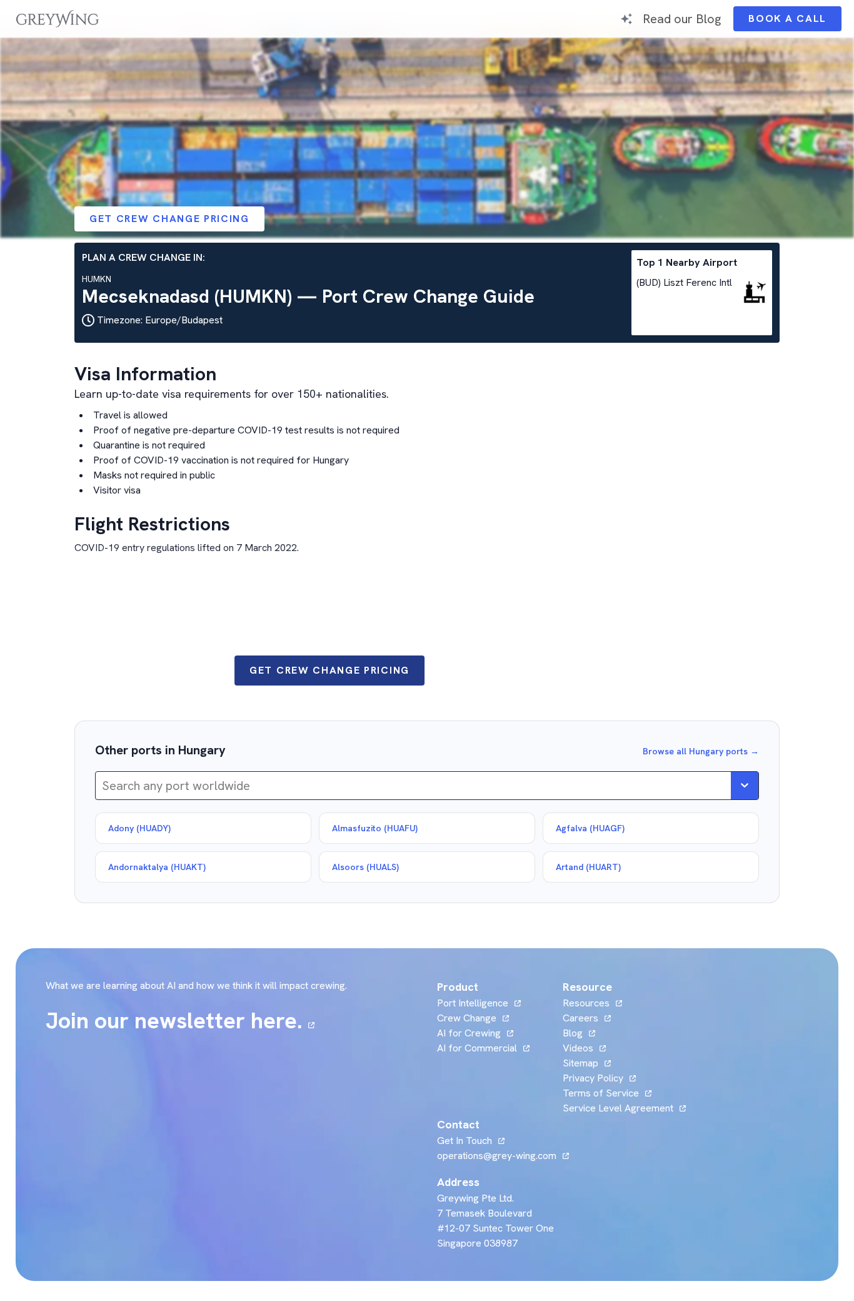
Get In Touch (471, 1140)
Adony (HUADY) (139, 828)
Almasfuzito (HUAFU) (375, 828)
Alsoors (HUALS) (365, 867)
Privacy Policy (593, 1078)
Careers (587, 1018)
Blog (579, 1033)
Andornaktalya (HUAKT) (157, 867)
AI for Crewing (469, 1033)
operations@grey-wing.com (496, 1155)
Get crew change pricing (169, 218)
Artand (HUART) (588, 867)
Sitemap (580, 1063)
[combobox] (103, 785)
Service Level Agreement (618, 1108)
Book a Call (794, 21)
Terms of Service (601, 1093)
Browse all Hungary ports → (701, 751)
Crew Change (466, 1018)
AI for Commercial (477, 1048)
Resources (586, 1003)
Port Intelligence (472, 1003)
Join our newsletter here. (180, 1020)
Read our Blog (682, 18)
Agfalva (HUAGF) (590, 828)
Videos (584, 1048)
